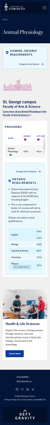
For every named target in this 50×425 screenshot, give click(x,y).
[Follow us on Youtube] (22, 389)
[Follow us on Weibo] (33, 389)
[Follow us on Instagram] (17, 389)
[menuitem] (25, 376)
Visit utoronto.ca (24, 381)
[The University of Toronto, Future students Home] (15, 7)
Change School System (29, 64)
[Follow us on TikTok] (27, 389)
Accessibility (22, 376)
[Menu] (44, 7)
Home (5, 19)
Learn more (15, 353)
